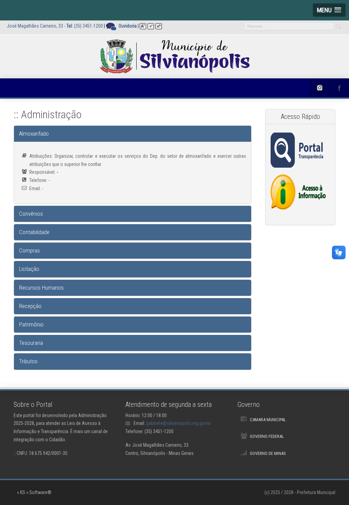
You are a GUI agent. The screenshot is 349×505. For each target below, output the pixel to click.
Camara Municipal (268, 419)
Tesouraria (31, 342)
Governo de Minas (268, 453)
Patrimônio (31, 324)
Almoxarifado (34, 133)
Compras (29, 250)
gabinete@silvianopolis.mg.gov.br (178, 423)
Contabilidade (34, 232)
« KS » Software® (34, 492)
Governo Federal (267, 436)
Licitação (29, 268)
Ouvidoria (128, 26)
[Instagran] (319, 87)
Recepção (30, 306)
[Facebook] (339, 87)
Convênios (31, 213)
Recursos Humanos (41, 287)
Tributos (28, 361)
